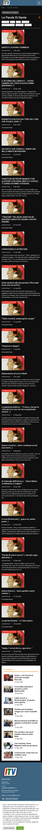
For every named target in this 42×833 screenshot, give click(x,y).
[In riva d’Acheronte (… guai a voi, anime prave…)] (13, 508)
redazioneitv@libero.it (9, 788)
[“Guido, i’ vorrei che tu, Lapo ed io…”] (13, 637)
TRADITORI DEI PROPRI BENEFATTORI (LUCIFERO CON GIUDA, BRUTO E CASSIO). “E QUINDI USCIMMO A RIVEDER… (20, 181)
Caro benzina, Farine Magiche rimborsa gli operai (25, 744)
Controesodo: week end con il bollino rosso (26, 754)
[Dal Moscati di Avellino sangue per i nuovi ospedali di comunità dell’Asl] (8, 711)
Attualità (5, 21)
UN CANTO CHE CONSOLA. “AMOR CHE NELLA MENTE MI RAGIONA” (19, 150)
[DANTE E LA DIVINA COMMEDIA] (13, 37)
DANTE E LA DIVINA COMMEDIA (15, 47)
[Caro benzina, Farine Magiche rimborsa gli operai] (8, 745)
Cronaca (28, 24)
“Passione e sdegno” (10, 346)
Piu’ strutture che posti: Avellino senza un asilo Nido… (24, 734)
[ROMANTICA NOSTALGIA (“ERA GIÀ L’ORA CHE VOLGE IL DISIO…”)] (13, 108)
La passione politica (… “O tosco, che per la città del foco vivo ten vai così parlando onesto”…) (20, 409)
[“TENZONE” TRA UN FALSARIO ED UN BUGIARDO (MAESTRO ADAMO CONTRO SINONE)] (13, 206)
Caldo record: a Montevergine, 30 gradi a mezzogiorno (24, 700)
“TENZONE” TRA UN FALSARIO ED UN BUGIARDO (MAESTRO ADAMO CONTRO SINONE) (19, 219)
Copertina (19, 24)
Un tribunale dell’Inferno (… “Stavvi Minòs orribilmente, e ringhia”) (19, 482)
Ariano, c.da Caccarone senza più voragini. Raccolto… (23, 677)
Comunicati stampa (8, 24)
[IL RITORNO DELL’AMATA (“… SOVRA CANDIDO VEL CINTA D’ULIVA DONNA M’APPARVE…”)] (13, 70)
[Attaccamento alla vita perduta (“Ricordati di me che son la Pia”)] (13, 272)
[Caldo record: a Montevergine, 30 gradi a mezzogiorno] (8, 700)
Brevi (12, 21)
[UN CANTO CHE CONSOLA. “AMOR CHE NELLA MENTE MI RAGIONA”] (13, 138)
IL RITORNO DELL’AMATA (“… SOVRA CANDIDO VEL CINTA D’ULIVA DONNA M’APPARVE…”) (18, 83)
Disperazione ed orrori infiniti (14, 373)
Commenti (25, 21)
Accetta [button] (20, 828)
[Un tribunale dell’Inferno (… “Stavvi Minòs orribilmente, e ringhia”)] (13, 471)
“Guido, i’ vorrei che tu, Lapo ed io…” (17, 648)
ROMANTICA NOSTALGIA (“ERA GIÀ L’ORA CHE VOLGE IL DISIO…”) (20, 120)
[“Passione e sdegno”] (13, 335)
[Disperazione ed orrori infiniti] (13, 363)
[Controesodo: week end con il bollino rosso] (8, 755)
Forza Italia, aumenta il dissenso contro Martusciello (23, 689)
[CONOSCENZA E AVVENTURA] (13, 239)
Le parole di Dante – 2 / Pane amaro (17, 621)
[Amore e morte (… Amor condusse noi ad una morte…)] (13, 435)
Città (18, 21)
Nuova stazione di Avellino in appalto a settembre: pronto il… (26, 723)
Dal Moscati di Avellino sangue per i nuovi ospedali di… (25, 711)
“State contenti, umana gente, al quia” (18, 318)
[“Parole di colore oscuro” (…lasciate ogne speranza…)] (13, 544)
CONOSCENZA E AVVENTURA (14, 249)
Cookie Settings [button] (9, 828)
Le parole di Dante (9, 31)
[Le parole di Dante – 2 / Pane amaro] (13, 610)
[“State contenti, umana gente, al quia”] (13, 308)
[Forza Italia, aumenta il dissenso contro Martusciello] (8, 689)
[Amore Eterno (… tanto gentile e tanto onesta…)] (13, 580)
